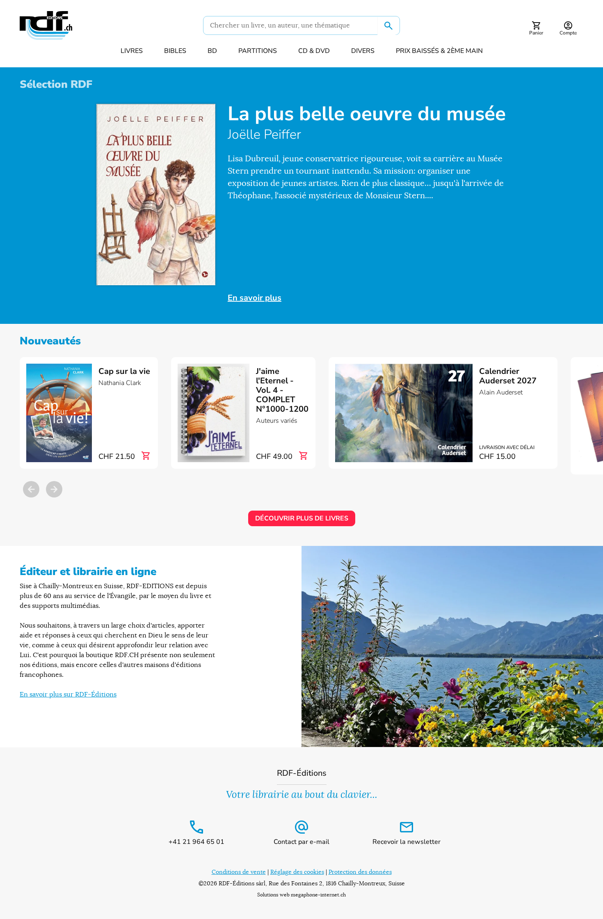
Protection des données (360, 872)
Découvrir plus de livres (301, 518)
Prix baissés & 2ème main (439, 50)
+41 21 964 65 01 (196, 841)
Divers (363, 50)
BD (212, 50)
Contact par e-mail (301, 841)
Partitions (257, 50)
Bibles (175, 50)
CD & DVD (314, 50)
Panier (536, 33)
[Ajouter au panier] (146, 456)
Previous (31, 489)
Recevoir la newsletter (406, 841)
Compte (568, 33)
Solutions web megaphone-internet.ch (301, 895)
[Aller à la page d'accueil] (46, 25)
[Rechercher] (388, 26)
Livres (132, 50)
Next (54, 489)
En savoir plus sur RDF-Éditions (68, 694)
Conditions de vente (239, 872)
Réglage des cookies (297, 872)
